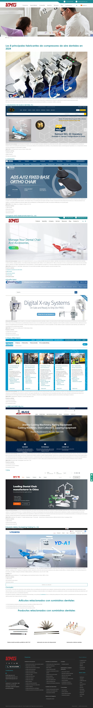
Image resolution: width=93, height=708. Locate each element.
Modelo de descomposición (31, 683)
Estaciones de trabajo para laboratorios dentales (51, 691)
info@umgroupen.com (82, 1)
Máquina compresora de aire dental (52, 671)
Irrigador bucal (65, 676)
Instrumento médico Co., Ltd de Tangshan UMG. (22, 706)
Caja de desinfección (50, 681)
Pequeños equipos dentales (67, 673)
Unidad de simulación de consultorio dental (34, 664)
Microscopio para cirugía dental (53, 664)
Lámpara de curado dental (67, 678)
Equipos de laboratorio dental (52, 689)
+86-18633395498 (69, 1)
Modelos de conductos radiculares (33, 684)
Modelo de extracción (30, 676)
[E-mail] (91, 474)
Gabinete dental (65, 664)
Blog (62, 5)
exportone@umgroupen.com (12, 676)
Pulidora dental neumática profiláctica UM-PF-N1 (18, 642)
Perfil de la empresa (82, 678)
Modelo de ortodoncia (30, 671)
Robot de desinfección (51, 679)
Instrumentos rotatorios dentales (74, 642)
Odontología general (82, 663)
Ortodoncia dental (65, 695)
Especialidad (33, 5)
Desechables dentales (66, 693)
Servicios (49, 5)
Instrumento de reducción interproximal (46, 642)
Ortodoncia (82, 669)
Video (81, 696)
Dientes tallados (29, 681)
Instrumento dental (65, 671)
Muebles (63, 661)
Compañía (42, 5)
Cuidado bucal (83, 660)
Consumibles (64, 687)
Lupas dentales (65, 680)
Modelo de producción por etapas (33, 667)
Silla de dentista (49, 676)
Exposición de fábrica (82, 684)
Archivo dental (65, 691)
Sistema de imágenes (51, 696)
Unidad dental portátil (50, 669)
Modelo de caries (29, 674)
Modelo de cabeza (29, 677)
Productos (25, 5)
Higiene (81, 665)
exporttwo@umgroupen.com (12, 678)
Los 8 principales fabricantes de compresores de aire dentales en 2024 (20, 607)
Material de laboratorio (51, 686)
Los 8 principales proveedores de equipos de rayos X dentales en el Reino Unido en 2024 (24, 604)
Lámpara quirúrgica (50, 665)
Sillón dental (48, 667)
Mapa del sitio (74, 706)
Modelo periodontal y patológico (32, 688)
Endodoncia (82, 667)
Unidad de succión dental (51, 674)
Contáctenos (68, 5)
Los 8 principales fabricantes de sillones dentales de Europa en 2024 (20, 606)
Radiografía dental (50, 698)
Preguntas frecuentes (82, 693)
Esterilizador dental (50, 677)
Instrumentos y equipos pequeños (66, 668)
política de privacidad (83, 706)
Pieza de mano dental (66, 675)
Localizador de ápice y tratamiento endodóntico (67, 683)
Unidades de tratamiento (51, 661)
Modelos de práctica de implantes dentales (34, 690)
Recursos (56, 5)
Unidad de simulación (30, 661)
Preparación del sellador (31, 665)
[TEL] (91, 477)
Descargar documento (82, 690)
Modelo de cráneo (29, 679)
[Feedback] (91, 480)
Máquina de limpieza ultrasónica (53, 683)
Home (8, 37)
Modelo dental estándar (31, 669)
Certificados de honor (83, 681)
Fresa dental (64, 690)
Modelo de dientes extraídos (31, 672)
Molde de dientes (29, 686)
